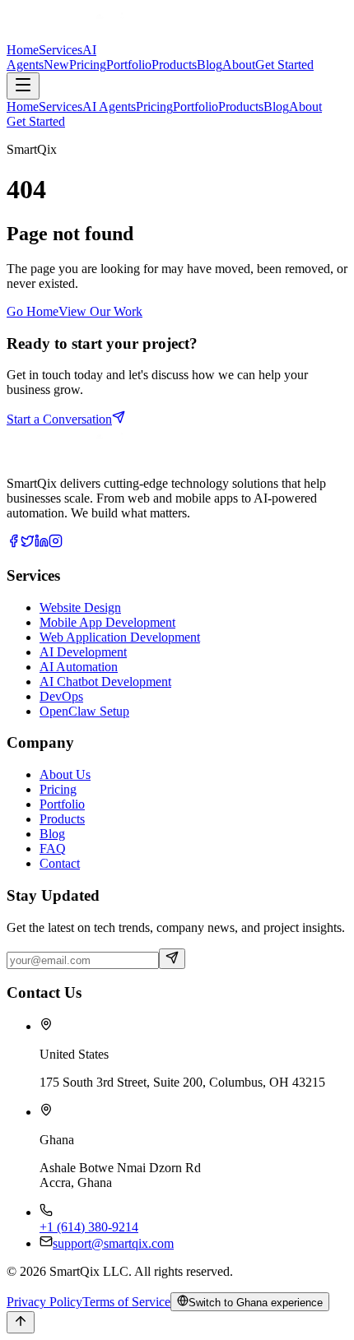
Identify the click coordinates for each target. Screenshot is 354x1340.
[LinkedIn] (42, 543)
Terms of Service (126, 1302)
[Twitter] (28, 543)
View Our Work (100, 311)
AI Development (83, 652)
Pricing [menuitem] (154, 107)
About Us (65, 774)
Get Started (284, 65)
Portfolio (62, 804)
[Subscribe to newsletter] (172, 958)
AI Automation (79, 667)
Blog (52, 834)
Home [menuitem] (23, 107)
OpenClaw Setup (84, 711)
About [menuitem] (305, 107)
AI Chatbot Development (105, 682)
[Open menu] (23, 86)
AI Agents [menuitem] (109, 107)
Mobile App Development (107, 622)
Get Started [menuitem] (36, 121)
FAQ (53, 848)
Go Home (32, 311)
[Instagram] (56, 543)
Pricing (58, 789)
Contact (60, 863)
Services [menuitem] (60, 107)
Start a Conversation (59, 419)
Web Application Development (120, 637)
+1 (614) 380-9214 (89, 1227)
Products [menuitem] (240, 107)
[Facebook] (14, 543)
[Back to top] (21, 1322)
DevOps (61, 696)
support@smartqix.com (113, 1243)
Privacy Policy (44, 1302)
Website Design (80, 607)
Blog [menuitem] (276, 107)
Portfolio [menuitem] (195, 107)
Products (62, 819)
